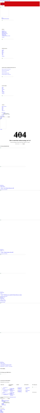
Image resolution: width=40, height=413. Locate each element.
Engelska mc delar (4, 32)
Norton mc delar (4, 34)
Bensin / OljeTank (4, 106)
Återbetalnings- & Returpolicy (12, 391)
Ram (2, 88)
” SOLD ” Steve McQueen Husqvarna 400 (7, 188)
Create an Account (2, 409)
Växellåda (3, 89)
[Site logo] (4, 16)
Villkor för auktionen (6, 113)
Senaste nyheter (20, 387)
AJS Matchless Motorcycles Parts (6, 35)
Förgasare (3, 91)
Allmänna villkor (12, 388)
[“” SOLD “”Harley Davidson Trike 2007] (20, 190)
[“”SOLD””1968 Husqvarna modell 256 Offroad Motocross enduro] (12, 254)
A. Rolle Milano (10, 366)
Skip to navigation (2, 0)
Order (26, 388)
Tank (2, 90)
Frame (2, 108)
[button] (2, 186)
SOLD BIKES (5, 189)
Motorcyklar (1, 189)
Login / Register (4, 404)
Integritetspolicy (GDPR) (12, 389)
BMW (2, 50)
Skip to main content (7, 0)
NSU (2, 51)
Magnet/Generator (4, 31)
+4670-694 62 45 (5, 390)
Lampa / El (3, 110)
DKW (2, 53)
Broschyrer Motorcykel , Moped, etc (6, 74)
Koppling (3, 92)
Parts (2, 109)
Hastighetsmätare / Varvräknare (4, 366)
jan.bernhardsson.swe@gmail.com (6, 389)
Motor (2, 87)
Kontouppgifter (28, 387)
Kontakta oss (19, 388)
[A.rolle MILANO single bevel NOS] (20, 303)
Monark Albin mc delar (5, 33)
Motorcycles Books (4, 71)
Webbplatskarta (20, 391)
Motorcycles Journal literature (5, 70)
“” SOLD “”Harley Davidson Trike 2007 (6, 252)
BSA (2, 52)
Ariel (2, 54)
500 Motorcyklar (3, 300)
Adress (27, 391)
